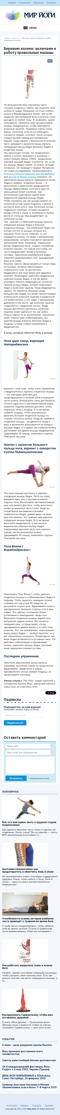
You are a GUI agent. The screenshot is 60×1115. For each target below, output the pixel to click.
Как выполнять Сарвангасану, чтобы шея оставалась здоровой (27, 1016)
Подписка (38, 2)
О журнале (24, 2)
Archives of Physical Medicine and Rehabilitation (29, 173)
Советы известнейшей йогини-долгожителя (29, 1060)
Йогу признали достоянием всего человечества (22, 1053)
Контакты (51, 2)
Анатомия (16, 38)
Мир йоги (30, 16)
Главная (12, 2)
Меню (33, 27)
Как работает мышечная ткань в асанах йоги (27, 966)
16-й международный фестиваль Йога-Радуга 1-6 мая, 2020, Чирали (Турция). (26, 1068)
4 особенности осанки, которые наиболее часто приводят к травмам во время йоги (28, 919)
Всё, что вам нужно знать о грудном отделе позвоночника (29, 823)
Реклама (24, 1105)
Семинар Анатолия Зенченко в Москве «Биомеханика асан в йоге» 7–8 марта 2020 (29, 1086)
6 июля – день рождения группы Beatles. (27, 1045)
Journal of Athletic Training (22, 176)
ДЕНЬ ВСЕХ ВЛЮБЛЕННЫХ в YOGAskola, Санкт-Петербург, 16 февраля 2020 (26, 1077)
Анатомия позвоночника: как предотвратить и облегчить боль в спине (28, 870)
